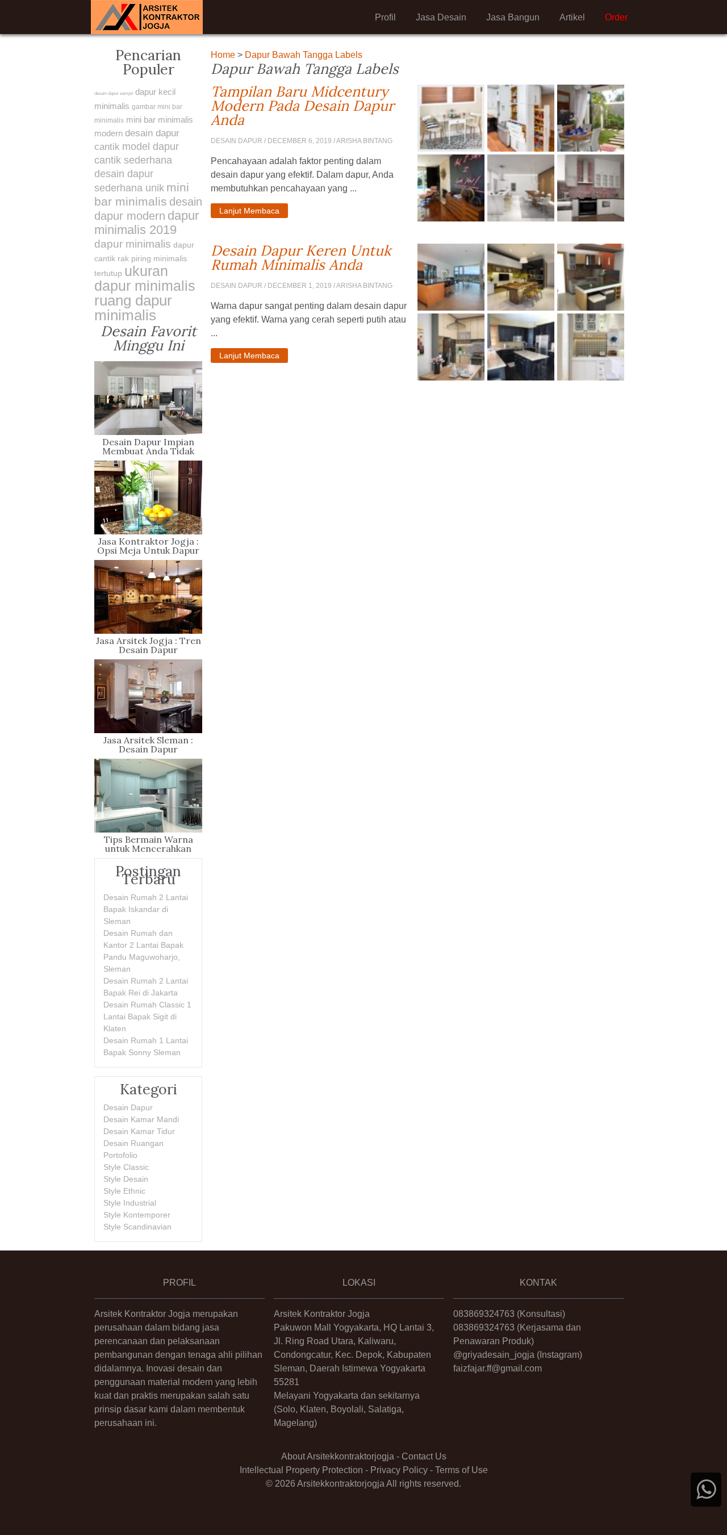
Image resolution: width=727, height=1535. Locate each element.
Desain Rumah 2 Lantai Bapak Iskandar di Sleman (145, 909)
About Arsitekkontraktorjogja (337, 1456)
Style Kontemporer (136, 1214)
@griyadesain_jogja (493, 1355)
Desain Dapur (128, 1107)
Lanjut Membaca (249, 210)
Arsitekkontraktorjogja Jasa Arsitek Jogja (147, 17)
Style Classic (126, 1167)
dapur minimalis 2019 (146, 222)
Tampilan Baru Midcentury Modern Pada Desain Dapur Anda (310, 106)
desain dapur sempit (113, 93)
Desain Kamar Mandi (141, 1119)
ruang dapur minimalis (133, 308)
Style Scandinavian (137, 1226)
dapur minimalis (132, 244)
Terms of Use (461, 1470)
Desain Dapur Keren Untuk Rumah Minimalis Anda (310, 258)
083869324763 (484, 1314)
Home (223, 55)
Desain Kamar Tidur (139, 1131)
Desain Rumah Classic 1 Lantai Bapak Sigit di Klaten (147, 1016)
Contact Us (424, 1456)
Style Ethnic (124, 1190)
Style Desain (125, 1178)
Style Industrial (129, 1202)
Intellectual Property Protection (301, 1470)
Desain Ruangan (133, 1143)
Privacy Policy (399, 1470)
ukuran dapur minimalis (144, 278)
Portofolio (120, 1155)
